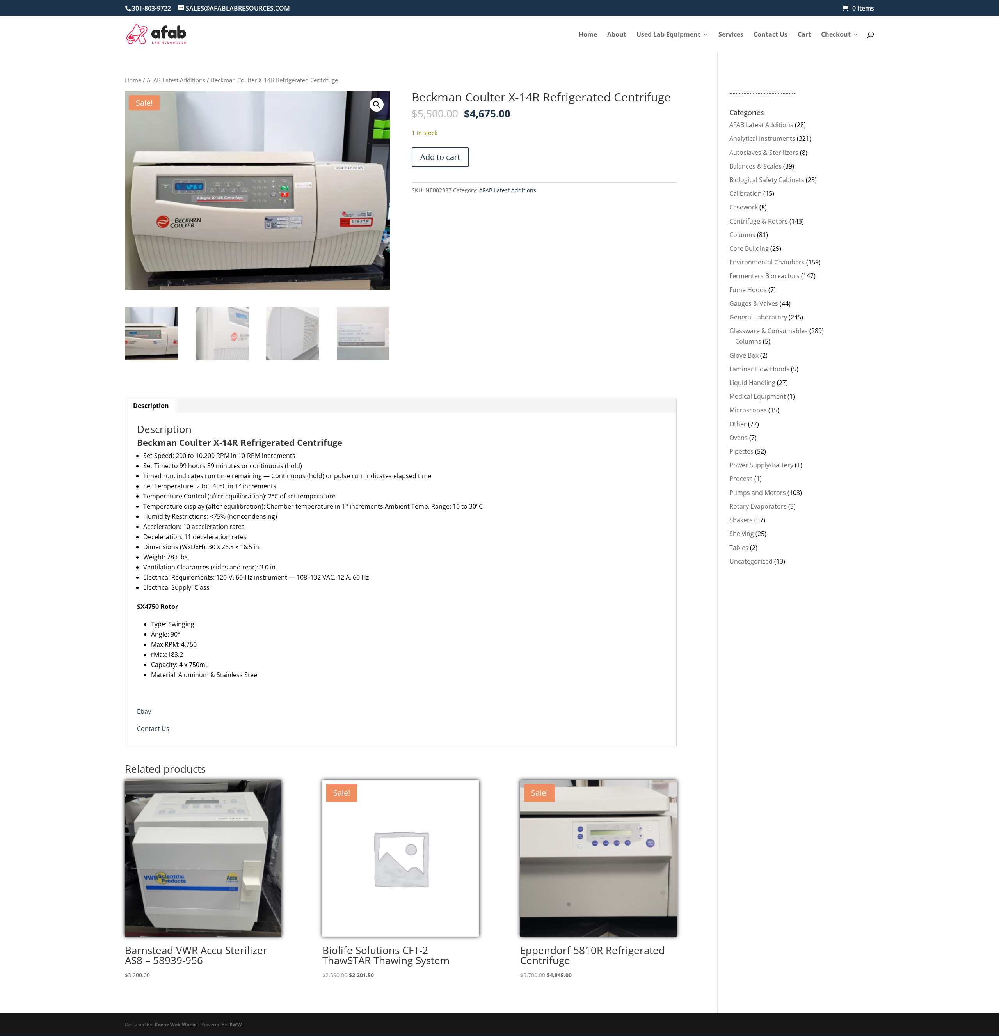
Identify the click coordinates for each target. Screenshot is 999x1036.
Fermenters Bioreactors (764, 275)
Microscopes (748, 410)
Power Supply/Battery (761, 465)
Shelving (741, 533)
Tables (738, 547)
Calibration (745, 193)
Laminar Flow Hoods (759, 369)
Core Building (749, 248)
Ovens (738, 437)
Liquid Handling (752, 382)
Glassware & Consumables (768, 330)
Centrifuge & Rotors (758, 221)
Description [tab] (151, 405)
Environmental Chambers (767, 262)
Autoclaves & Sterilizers (763, 152)
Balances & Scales (755, 166)
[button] (377, 105)
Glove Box (744, 355)
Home (133, 80)
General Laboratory (758, 317)
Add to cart (440, 157)
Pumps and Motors (757, 492)
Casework (743, 207)
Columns (742, 235)
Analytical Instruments (762, 138)
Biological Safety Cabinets (766, 180)
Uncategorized (751, 561)
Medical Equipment (757, 396)
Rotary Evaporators (758, 506)
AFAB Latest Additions (176, 80)
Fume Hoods (748, 290)
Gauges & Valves (753, 303)
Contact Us (153, 728)
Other (738, 424)
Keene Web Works (175, 1024)
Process (741, 478)
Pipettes (741, 451)
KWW (235, 1024)
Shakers (741, 520)
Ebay (144, 711)
